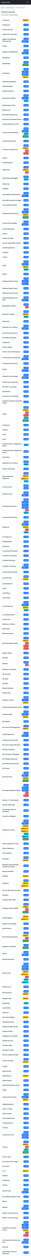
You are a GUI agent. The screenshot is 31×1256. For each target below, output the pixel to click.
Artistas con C (10, 7)
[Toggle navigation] (27, 2)
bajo (27, 150)
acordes (26, 25)
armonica (25, 64)
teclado (26, 100)
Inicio (2, 7)
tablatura (25, 20)
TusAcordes (5, 2)
